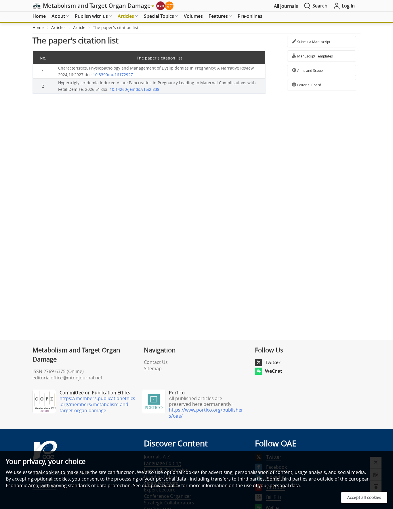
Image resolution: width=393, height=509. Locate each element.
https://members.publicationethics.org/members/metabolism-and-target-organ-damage (97, 404)
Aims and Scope (309, 70)
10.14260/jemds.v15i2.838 (134, 89)
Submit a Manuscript (313, 41)
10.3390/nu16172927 (113, 74)
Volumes (193, 16)
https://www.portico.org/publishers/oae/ (206, 413)
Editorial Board (308, 84)
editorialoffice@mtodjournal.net (67, 377)
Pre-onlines (250, 16)
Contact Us (156, 362)
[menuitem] (39, 16)
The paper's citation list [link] (115, 27)
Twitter (273, 362)
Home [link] (38, 27)
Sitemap (153, 368)
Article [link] (79, 27)
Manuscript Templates (314, 56)
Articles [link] (58, 27)
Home (39, 16)
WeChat (273, 371)
